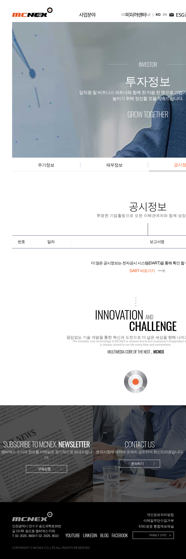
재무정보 (114, 165)
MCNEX (32, 12)
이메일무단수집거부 (158, 520)
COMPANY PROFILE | (137, 14)
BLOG (104, 535)
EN (165, 14)
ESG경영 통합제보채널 (156, 526)
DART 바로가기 (142, 271)
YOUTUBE (72, 535)
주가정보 (46, 165)
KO (158, 14)
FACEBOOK (120, 535)
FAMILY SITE (157, 535)
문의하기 (137, 464)
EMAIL (171, 14)
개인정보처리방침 (160, 515)
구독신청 (44, 469)
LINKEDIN (90, 535)
